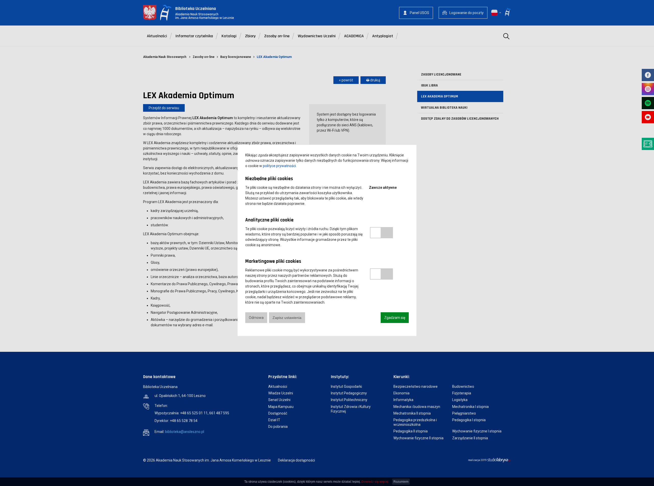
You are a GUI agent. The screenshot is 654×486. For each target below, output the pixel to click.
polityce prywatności (279, 166)
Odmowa (256, 318)
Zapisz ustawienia (287, 318)
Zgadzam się (394, 318)
